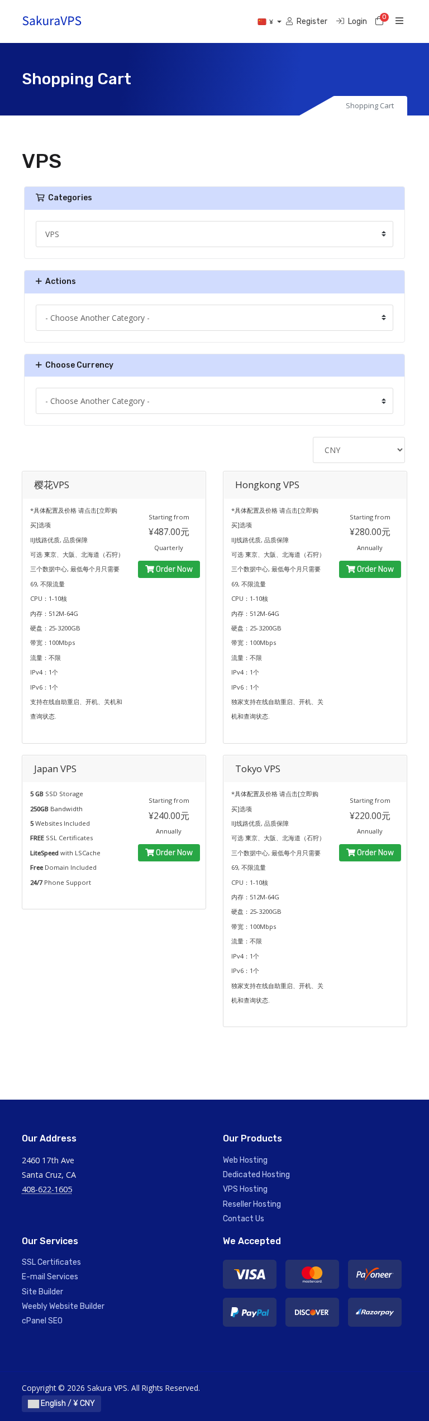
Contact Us (243, 1218)
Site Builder (42, 1292)
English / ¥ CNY (67, 1403)
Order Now (173, 569)
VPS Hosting (245, 1189)
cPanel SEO (42, 1321)
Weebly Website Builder (63, 1306)
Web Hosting (245, 1160)
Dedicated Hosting (256, 1174)
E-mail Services (50, 1277)
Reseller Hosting (252, 1204)
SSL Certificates (51, 1262)
